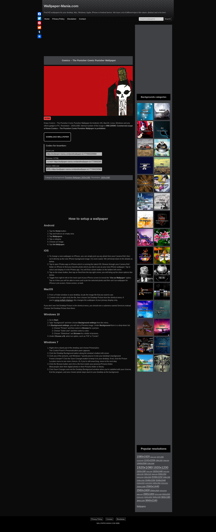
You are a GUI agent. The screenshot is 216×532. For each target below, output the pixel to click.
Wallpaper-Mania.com (61, 6)
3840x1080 (165, 497)
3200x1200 (140, 497)
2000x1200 (155, 474)
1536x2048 (150, 463)
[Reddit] (39, 27)
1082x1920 (153, 457)
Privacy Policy (58, 19)
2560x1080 (141, 487)
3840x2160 (151, 500)
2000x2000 (147, 477)
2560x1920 (154, 491)
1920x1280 (141, 471)
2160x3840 (148, 483)
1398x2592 (166, 460)
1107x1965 (160, 457)
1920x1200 (160, 467)
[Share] (39, 36)
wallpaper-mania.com (106, 523)
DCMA (47, 118)
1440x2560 (142, 463)
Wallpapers (141, 506)
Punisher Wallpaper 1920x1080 (77, 177)
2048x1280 (166, 477)
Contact (82, 19)
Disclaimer (71, 19)
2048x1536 (150, 480)
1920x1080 (105, 177)
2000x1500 (140, 477)
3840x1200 (141, 501)
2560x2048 (163, 490)
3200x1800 (148, 497)
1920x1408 (149, 471)
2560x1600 (143, 490)
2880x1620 (140, 494)
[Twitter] (39, 18)
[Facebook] (39, 14)
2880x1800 (148, 494)
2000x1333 (162, 474)
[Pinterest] (39, 23)
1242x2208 (149, 460)
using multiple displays (64, 300)
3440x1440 (157, 497)
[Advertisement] (88, 40)
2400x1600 (164, 483)
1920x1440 (158, 471)
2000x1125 (147, 474)
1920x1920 (166, 471)
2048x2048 (161, 480)
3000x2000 (166, 494)
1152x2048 (140, 460)
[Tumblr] (39, 32)
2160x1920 (141, 483)
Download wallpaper (57, 137)
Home (47, 19)
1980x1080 (140, 474)
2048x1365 (141, 480)
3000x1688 (158, 494)
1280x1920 (159, 460)
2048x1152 (157, 477)
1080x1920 (143, 456)
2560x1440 (152, 486)
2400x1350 (157, 483)
